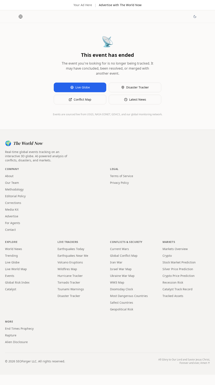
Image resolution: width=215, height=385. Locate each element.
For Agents (12, 223)
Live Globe (82, 87)
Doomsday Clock (121, 289)
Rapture (10, 335)
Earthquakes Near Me (73, 256)
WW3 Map (117, 282)
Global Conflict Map (124, 256)
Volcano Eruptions (70, 262)
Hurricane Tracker (70, 276)
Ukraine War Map (122, 276)
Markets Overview (175, 249)
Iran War (116, 262)
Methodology (14, 189)
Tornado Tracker (69, 282)
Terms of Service (121, 176)
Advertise (11, 216)
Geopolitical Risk (121, 309)
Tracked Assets (173, 296)
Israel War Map (121, 269)
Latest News (137, 99)
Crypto (167, 256)
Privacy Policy (119, 183)
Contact (10, 230)
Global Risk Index (17, 282)
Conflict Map (82, 99)
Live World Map (16, 269)
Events (9, 276)
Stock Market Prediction (179, 262)
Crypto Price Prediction (179, 276)
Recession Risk (173, 282)
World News (13, 249)
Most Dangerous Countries (129, 296)
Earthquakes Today (71, 249)
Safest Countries (121, 303)
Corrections (13, 203)
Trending (11, 256)
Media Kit (11, 209)
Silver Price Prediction (178, 269)
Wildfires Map (67, 269)
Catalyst (10, 289)
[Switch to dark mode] (194, 16)
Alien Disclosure (16, 342)
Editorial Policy (15, 196)
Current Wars (119, 249)
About (9, 176)
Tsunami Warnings (71, 289)
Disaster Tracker (137, 87)
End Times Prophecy (19, 329)
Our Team (12, 183)
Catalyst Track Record (178, 289)
